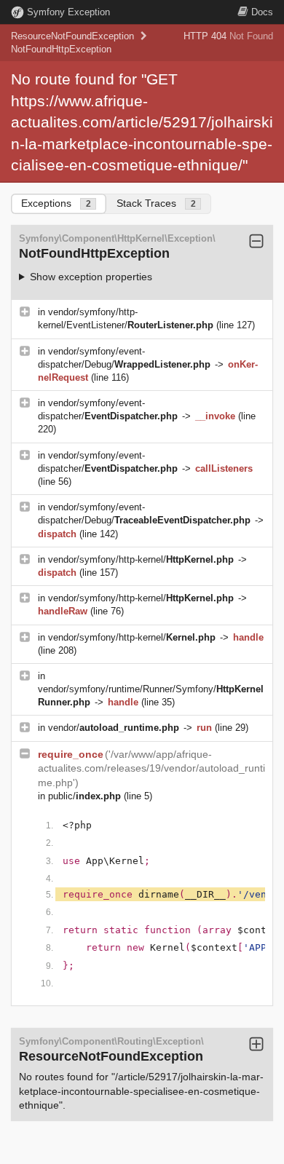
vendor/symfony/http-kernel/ (141, 559)
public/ (84, 796)
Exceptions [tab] (56, 203)
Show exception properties (91, 276)
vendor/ (113, 727)
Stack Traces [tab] (156, 203)
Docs (262, 12)
